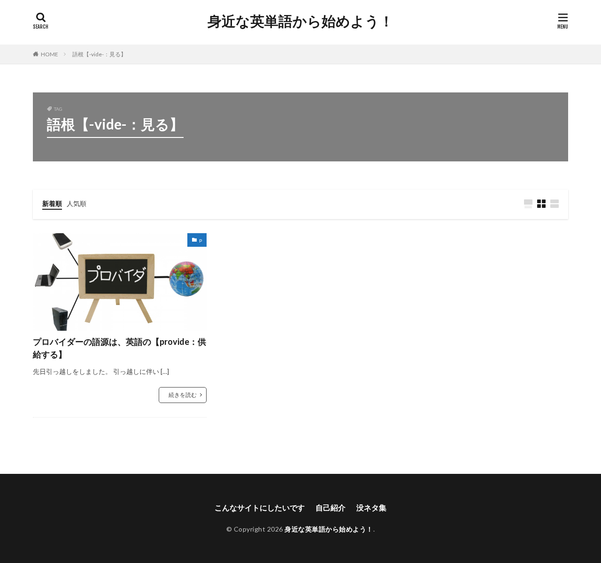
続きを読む (183, 394)
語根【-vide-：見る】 (99, 54)
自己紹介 (331, 507)
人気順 (76, 203)
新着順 (52, 203)
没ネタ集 (371, 507)
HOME (49, 54)
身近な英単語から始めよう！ (300, 21)
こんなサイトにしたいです (260, 507)
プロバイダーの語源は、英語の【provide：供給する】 (119, 347)
